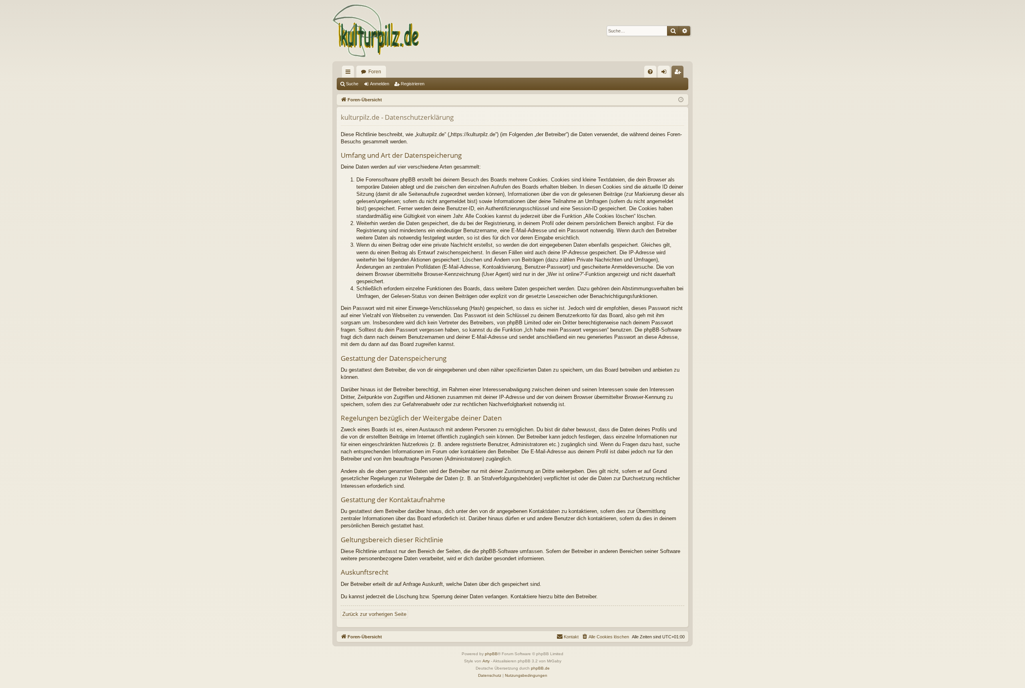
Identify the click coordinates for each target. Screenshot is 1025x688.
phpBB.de (540, 668)
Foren (374, 71)
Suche (352, 83)
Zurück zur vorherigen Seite (374, 614)
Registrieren (412, 83)
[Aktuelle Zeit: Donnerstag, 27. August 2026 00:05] (680, 100)
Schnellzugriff (349, 73)
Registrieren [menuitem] (679, 73)
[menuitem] (650, 72)
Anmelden (379, 83)
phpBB (491, 654)
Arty (486, 661)
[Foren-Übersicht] (376, 30)
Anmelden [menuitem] (665, 73)
